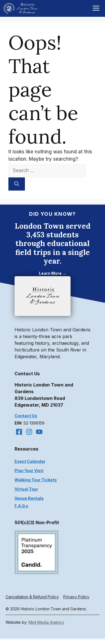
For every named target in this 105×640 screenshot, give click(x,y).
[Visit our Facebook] (19, 431)
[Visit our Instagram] (29, 431)
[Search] (16, 184)
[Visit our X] (39, 431)
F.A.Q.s (21, 505)
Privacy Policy (76, 596)
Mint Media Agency (46, 622)
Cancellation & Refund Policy (32, 596)
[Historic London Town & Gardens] (21, 8)
